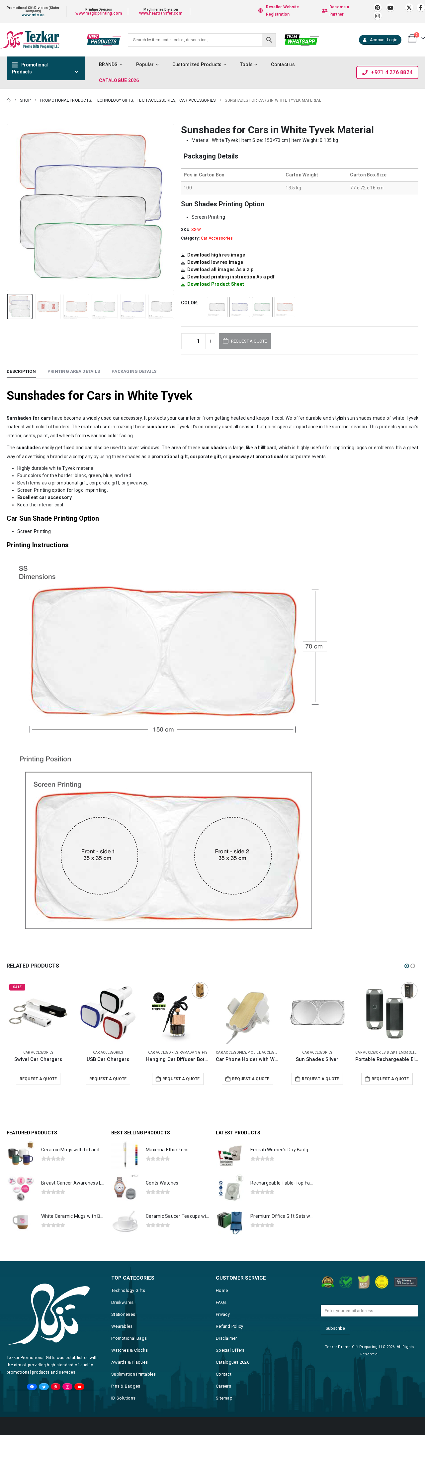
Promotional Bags (129, 1338)
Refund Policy (229, 1326)
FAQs (221, 1302)
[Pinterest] (378, 7)
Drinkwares (122, 1302)
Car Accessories (217, 238)
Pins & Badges (125, 1386)
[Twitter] (43, 1387)
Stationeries (123, 1314)
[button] (8, 208)
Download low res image (215, 262)
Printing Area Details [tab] (73, 371)
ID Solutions (123, 1398)
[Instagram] (378, 16)
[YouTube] (79, 1387)
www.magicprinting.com (98, 13)
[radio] (217, 307)
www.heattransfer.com (161, 13)
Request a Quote (38, 1079)
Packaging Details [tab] (134, 371)
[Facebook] (421, 7)
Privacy (223, 1314)
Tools (246, 64)
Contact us (283, 64)
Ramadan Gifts (123, 1052)
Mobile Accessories (196, 1052)
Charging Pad (402, 1052)
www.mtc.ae (33, 15)
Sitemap (224, 1398)
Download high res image (216, 255)
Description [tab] (21, 371)
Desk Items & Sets (331, 1052)
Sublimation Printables (133, 1374)
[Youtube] (390, 7)
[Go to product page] (38, 1012)
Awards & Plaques (129, 1362)
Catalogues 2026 (232, 1362)
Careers (223, 1386)
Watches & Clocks (129, 1350)
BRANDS (108, 64)
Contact (223, 1374)
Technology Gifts (128, 1290)
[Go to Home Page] (9, 100)
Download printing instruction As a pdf (231, 276)
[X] (409, 7)
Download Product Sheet (215, 284)
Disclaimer (226, 1338)
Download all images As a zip (220, 269)
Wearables (121, 1326)
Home (222, 1290)
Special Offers (230, 1350)
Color (189, 302)
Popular (145, 64)
